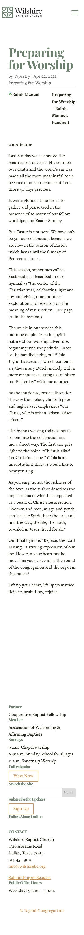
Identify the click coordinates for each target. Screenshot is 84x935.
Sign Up (21, 809)
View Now (23, 776)
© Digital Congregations (42, 910)
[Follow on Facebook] (12, 824)
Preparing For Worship (30, 82)
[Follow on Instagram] (21, 824)
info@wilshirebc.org (27, 866)
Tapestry (22, 76)
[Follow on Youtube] (30, 824)
